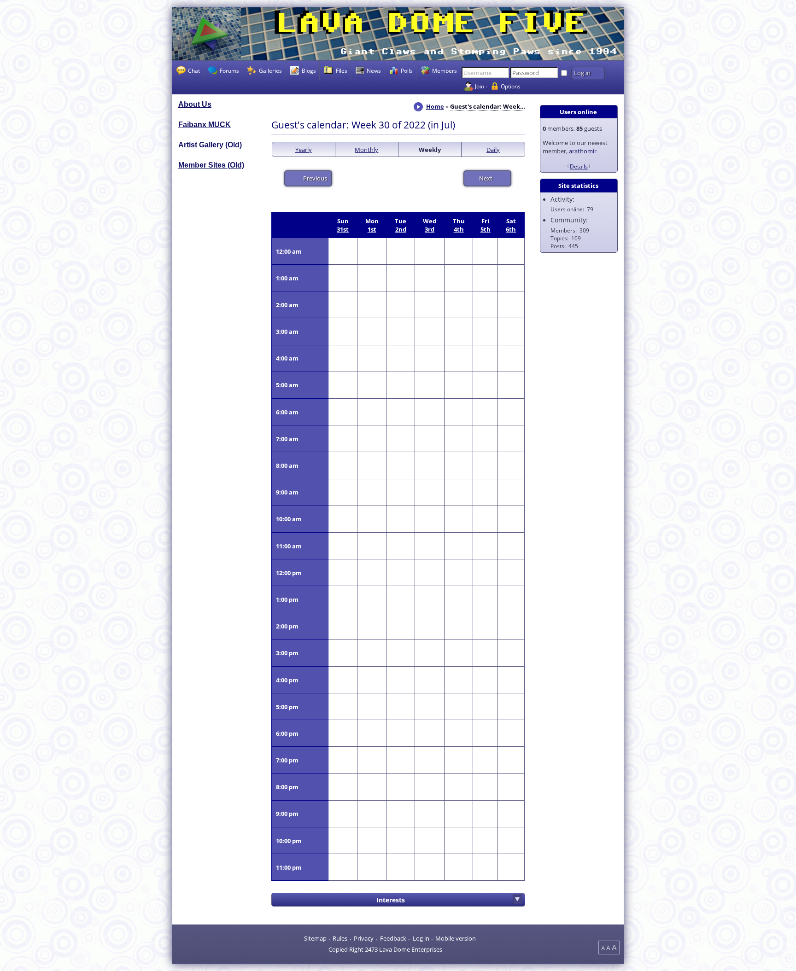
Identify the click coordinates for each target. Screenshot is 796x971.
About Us (194, 104)
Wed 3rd (429, 225)
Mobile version (455, 938)
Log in (421, 938)
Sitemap (315, 938)
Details (579, 166)
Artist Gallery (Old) (210, 145)
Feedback (393, 938)
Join (479, 86)
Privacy (364, 938)
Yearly (303, 149)
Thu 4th (459, 225)
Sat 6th (511, 225)
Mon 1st (372, 225)
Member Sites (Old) (211, 165)
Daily (493, 149)
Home (435, 106)
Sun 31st (343, 225)
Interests (390, 899)
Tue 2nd (400, 225)
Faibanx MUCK (204, 124)
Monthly (366, 149)
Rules (340, 938)
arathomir (583, 151)
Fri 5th (485, 225)
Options (511, 86)
